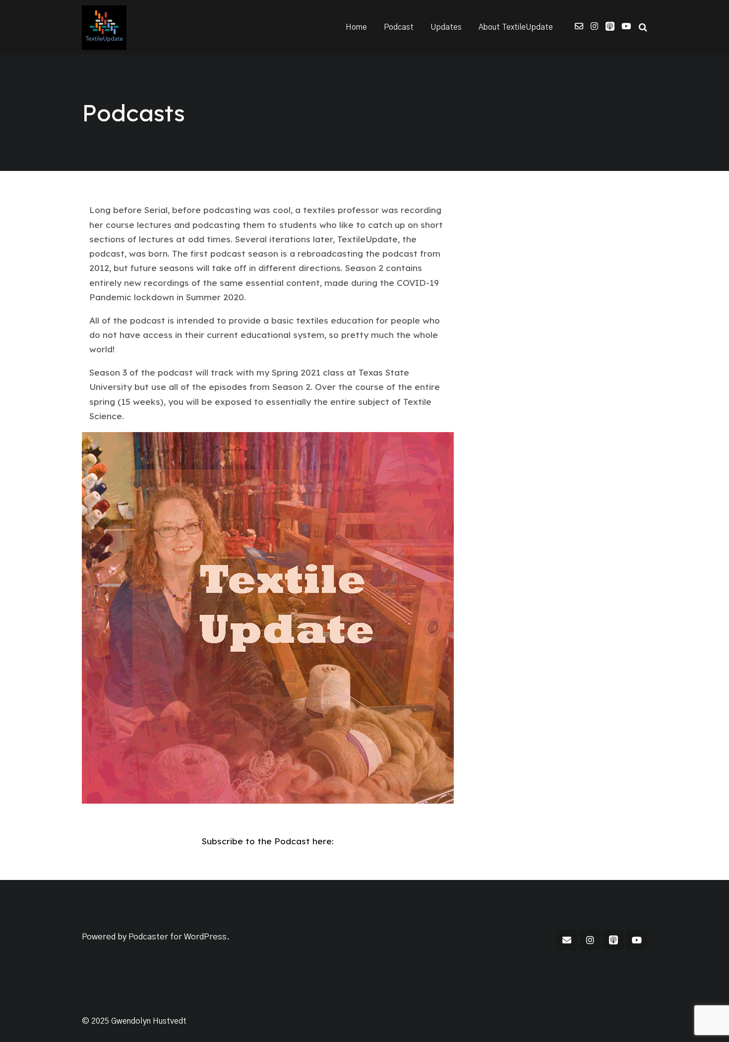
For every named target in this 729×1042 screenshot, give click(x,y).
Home (356, 27)
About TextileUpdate (516, 27)
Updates (446, 27)
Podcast (399, 27)
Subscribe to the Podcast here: (268, 841)
